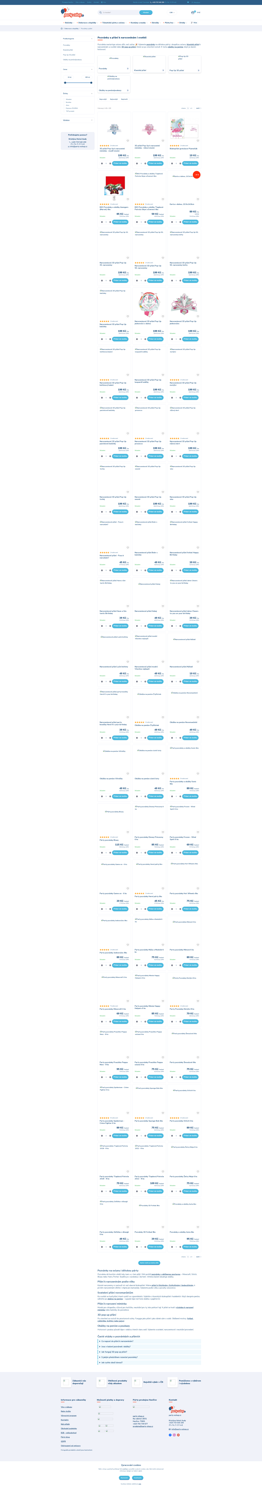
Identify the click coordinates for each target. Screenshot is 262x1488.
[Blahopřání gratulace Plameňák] (184, 128)
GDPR (63, 1441)
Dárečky (155, 23)
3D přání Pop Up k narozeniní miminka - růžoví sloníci (147, 146)
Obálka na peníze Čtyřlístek (147, 725)
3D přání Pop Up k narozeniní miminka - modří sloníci (112, 149)
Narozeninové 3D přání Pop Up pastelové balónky (113, 442)
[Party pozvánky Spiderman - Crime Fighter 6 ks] (114, 1100)
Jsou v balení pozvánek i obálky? (116, 1346)
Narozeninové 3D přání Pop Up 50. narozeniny (148, 267)
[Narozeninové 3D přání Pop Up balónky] (114, 304)
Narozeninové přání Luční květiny (114, 666)
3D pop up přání (128, 47)
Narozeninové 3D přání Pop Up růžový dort (183, 442)
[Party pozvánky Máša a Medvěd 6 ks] (149, 932)
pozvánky (151, 44)
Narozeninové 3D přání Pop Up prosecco (148, 442)
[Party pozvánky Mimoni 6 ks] (184, 932)
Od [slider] (65, 83)
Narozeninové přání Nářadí (181, 666)
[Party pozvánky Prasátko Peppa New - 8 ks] (114, 1045)
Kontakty (65, 1420)
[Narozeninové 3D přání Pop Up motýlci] (184, 362)
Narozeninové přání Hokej (146, 611)
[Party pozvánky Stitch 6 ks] (184, 1100)
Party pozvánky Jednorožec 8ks (113, 952)
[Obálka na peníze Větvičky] (114, 761)
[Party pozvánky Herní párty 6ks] (149, 876)
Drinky (182, 23)
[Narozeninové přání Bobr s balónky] (149, 535)
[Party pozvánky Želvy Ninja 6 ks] (184, 1159)
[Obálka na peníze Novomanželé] (184, 705)
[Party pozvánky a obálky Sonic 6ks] (184, 761)
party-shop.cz (138, 1416)
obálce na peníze (115, 1299)
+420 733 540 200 (158, 2)
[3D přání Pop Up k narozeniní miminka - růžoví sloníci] (149, 128)
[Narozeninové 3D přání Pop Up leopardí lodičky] (149, 362)
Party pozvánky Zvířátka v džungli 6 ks (114, 1233)
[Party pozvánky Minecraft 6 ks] (114, 988)
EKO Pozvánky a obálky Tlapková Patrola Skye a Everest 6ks (149, 208)
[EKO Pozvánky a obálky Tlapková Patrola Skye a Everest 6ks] (149, 186)
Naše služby (66, 1411)
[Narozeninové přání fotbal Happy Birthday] (184, 535)
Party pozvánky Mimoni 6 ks (182, 950)
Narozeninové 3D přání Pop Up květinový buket (113, 384)
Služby (89, 2)
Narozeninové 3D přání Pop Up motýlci (183, 384)
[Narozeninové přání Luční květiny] (114, 649)
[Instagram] (175, 1435)
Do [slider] (91, 83)
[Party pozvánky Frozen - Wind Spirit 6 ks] (184, 819)
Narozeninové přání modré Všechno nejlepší (146, 667)
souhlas (125, 1469)
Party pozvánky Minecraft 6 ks (113, 1009)
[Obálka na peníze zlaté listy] (149, 761)
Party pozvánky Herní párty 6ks (148, 896)
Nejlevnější (114, 99)
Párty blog (65, 1437)
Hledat (146, 12)
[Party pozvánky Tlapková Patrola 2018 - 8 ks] (114, 1159)
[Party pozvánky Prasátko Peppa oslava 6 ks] (149, 1045)
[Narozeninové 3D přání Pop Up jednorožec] (184, 304)
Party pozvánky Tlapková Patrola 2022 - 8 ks (149, 1177)
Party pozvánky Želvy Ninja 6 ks (183, 1176)
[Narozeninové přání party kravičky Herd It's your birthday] (114, 705)
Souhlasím (137, 1478)
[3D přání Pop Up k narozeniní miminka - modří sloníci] (114, 128)
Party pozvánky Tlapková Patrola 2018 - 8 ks (114, 1177)
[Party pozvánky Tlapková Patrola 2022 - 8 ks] (149, 1159)
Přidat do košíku (120, 163)
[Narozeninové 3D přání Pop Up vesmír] (149, 479)
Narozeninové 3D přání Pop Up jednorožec (183, 322)
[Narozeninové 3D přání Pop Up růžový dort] (184, 421)
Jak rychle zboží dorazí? (112, 1362)
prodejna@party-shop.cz (143, 1426)
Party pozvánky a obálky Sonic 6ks (183, 782)
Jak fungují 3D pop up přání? (114, 1352)
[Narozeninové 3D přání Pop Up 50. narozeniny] (149, 245)
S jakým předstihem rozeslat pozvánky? (119, 1357)
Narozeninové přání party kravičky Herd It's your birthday (113, 723)
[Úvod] (77, 12)
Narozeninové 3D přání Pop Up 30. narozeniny (113, 264)
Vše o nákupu (80, 2)
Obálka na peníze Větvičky (111, 778)
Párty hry (169, 23)
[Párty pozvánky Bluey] (114, 819)
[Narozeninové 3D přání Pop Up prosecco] (149, 421)
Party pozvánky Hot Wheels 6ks (184, 893)
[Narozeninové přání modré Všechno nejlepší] (149, 649)
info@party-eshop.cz (78, 147)
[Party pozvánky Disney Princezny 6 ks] (149, 819)
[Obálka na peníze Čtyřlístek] (149, 705)
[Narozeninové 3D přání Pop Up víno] (184, 479)
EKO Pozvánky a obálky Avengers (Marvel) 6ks (114, 208)
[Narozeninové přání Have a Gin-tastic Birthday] (114, 593)
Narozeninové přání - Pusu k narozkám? (112, 556)
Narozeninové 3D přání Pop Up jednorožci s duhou (148, 322)
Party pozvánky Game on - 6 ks (113, 893)
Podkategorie (68, 39)
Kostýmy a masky (138, 23)
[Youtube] (179, 1435)
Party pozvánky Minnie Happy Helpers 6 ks (147, 1007)
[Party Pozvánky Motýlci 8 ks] (184, 988)
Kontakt (96, 2)
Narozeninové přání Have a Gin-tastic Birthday (113, 612)
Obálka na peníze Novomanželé (183, 722)
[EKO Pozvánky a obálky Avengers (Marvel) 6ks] (114, 186)
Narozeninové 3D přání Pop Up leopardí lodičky (148, 381)
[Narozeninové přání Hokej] (149, 593)
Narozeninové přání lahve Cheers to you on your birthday (184, 612)
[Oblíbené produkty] (188, 2)
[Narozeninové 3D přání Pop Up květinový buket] (114, 362)
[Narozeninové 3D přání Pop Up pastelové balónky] (114, 421)
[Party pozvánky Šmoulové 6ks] (184, 1045)
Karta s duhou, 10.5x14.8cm (182, 204)
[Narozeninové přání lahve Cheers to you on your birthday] (184, 593)
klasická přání (193, 44)
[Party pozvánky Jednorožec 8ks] (114, 932)
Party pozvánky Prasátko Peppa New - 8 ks (114, 1063)
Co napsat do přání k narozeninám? (117, 1341)
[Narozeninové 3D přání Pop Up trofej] (114, 479)
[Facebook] (171, 1435)
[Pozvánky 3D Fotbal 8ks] (149, 1214)
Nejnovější (103, 99)
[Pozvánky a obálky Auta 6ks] (184, 1214)
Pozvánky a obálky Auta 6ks (182, 1232)
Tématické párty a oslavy (113, 23)
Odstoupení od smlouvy (71, 1446)
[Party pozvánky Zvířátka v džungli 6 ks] (114, 1214)
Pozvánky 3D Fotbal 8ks (145, 1232)
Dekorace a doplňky (87, 23)
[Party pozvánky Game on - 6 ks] (114, 876)
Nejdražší (124, 99)
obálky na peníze (175, 47)
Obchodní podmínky (69, 1428)
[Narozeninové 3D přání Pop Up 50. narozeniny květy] (184, 245)
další (198, 108)
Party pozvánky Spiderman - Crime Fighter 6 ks (112, 1122)
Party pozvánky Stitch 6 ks (181, 1121)
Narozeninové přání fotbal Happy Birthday (184, 553)
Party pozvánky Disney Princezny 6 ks (149, 838)
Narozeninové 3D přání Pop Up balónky (113, 325)
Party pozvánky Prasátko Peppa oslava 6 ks (149, 1063)
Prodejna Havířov (67, 2)
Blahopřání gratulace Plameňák (183, 148)
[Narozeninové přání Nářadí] (184, 649)
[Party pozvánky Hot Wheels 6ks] (184, 876)
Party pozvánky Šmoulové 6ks (183, 1062)
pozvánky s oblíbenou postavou (166, 1274)
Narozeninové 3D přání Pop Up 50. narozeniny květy (183, 264)
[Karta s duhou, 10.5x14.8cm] (184, 186)
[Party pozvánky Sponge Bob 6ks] (149, 1100)
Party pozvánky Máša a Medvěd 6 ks (149, 951)
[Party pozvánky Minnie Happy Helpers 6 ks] (149, 988)
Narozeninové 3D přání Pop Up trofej (113, 498)
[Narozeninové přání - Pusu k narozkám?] (114, 535)
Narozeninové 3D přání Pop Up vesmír (148, 498)
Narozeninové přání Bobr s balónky (146, 553)
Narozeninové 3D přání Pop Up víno (183, 498)
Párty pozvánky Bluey (109, 840)
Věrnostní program (68, 1416)
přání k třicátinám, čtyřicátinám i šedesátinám (172, 1285)
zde (140, 1484)
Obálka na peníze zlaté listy (147, 778)
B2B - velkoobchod (68, 1433)
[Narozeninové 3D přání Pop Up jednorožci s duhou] (149, 304)
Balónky (68, 23)
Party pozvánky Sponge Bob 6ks (149, 1121)
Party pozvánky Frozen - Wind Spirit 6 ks (183, 838)
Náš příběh (65, 1424)
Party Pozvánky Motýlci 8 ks (182, 1009)
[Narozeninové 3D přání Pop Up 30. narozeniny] (114, 245)
